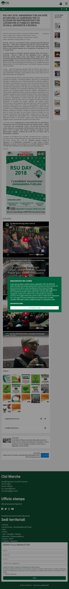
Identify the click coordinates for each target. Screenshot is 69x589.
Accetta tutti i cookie (34, 308)
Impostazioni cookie (16, 303)
